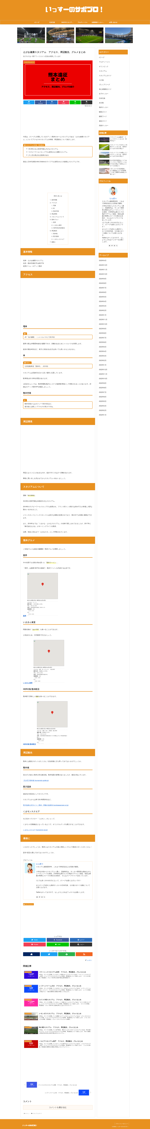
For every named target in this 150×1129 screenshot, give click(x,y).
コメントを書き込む (58, 1107)
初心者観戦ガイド (105, 89)
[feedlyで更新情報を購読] (42, 897)
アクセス (54, 203)
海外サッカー (103, 107)
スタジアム (103, 71)
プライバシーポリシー (122, 1123)
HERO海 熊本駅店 (59, 228)
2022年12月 (103, 369)
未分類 (101, 103)
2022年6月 (102, 396)
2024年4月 (102, 301)
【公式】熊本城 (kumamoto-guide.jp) (36, 780)
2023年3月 (102, 356)
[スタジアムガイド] (90, 35)
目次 (55, 196)
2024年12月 (103, 265)
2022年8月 (102, 387)
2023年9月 (102, 328)
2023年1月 (102, 365)
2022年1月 (102, 415)
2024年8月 (102, 283)
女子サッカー (103, 93)
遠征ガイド (103, 121)
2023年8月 (102, 333)
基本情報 (54, 200)
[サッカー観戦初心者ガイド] (60, 35)
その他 (101, 80)
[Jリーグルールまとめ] (119, 35)
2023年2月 (102, 360)
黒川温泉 (56, 236)
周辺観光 (54, 231)
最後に (54, 242)
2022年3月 (102, 406)
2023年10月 (103, 324)
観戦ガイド (103, 112)
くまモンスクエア (58, 239)
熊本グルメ (55, 219)
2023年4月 (102, 351)
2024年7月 (102, 288)
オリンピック (103, 66)
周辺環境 (54, 214)
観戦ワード (103, 116)
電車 (54, 205)
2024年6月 (102, 292)
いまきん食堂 (57, 225)
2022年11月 (103, 374)
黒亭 (54, 222)
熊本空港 (56, 211)
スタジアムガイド (29, 904)
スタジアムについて (58, 217)
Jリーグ (101, 57)
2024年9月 (102, 278)
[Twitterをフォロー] (39, 897)
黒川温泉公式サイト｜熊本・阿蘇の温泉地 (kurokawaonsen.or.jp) (46, 805)
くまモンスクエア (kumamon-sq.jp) (35, 830)
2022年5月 (102, 401)
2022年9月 (102, 383)
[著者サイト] (37, 897)
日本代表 (102, 98)
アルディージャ (104, 62)
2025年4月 (102, 260)
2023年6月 (102, 342)
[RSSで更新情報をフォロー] (44, 897)
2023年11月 (103, 319)
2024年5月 (102, 297)
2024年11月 (103, 269)
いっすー (39, 864)
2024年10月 (103, 274)
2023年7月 (102, 337)
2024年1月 (102, 315)
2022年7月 (102, 392)
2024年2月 (102, 310)
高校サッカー (103, 125)
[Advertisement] (57, 120)
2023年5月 (102, 347)
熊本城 (55, 233)
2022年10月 (103, 378)
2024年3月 (102, 306)
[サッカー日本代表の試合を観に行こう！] (31, 35)
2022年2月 (102, 410)
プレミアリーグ (104, 84)
